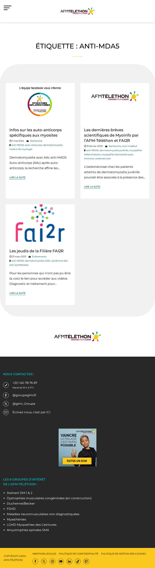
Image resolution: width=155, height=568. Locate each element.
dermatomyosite (52, 145)
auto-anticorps (33, 145)
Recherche (36, 140)
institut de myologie (20, 149)
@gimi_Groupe (23, 403)
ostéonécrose (103, 158)
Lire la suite (17, 177)
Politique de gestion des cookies (123, 553)
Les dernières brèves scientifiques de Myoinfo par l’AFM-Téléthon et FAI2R (111, 135)
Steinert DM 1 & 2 (19, 493)
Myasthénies (16, 519)
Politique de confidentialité (78, 553)
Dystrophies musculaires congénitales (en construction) (49, 498)
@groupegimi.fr (24, 395)
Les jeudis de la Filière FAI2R (36, 251)
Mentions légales (44, 553)
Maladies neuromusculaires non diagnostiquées (43, 514)
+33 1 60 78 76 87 (24, 383)
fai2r (47, 260)
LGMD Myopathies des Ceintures (32, 525)
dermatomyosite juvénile (114, 150)
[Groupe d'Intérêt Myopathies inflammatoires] (77, 11)
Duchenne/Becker (21, 503)
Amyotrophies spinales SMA (28, 530)
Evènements (39, 256)
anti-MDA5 (18, 145)
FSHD (11, 509)
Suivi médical (129, 146)
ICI (48, 412)
